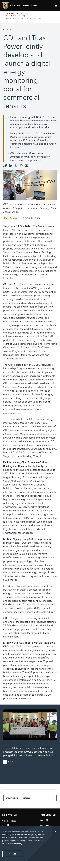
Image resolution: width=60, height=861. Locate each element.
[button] (5, 761)
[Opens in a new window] (5, 165)
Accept (12, 853)
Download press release (18, 797)
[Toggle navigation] (56, 5)
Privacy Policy (16, 843)
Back (8, 29)
